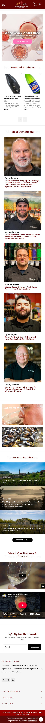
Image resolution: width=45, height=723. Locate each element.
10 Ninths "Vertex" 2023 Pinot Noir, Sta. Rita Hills (12, 98)
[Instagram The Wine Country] (8, 680)
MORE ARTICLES (21, 540)
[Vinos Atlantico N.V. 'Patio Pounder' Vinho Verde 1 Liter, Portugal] (32, 84)
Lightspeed (38, 712)
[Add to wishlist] (20, 74)
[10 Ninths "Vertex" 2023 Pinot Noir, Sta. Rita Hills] (13, 84)
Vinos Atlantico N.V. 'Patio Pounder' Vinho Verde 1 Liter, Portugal (32, 98)
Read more (32, 721)
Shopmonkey (26, 714)
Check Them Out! (22, 41)
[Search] (40, 4)
